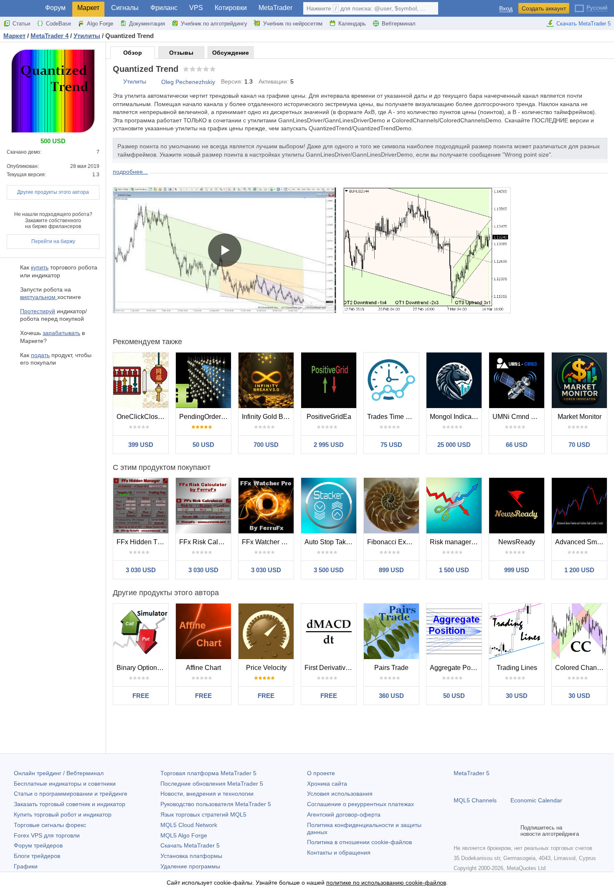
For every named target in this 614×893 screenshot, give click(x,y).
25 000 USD (454, 444)
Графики (26, 866)
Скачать (190, 845)
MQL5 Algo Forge (183, 835)
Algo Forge (100, 23)
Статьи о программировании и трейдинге (70, 793)
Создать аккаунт (544, 8)
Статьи (21, 23)
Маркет (88, 7)
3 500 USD (329, 569)
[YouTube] (499, 831)
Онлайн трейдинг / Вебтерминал (59, 773)
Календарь (352, 23)
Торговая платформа (208, 773)
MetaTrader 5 (472, 773)
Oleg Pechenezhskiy (188, 82)
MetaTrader (275, 7)
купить (39, 267)
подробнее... (130, 171)
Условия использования (340, 793)
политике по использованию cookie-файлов (386, 882)
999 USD (516, 569)
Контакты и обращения (338, 852)
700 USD (266, 444)
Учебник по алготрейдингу (214, 23)
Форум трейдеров (38, 845)
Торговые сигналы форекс (50, 825)
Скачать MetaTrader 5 (583, 23)
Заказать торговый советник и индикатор (69, 804)
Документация (147, 23)
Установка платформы (191, 855)
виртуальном (38, 297)
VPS (196, 7)
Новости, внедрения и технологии (207, 793)
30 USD (517, 695)
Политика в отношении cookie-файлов (359, 842)
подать (40, 355)
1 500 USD (454, 569)
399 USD (140, 444)
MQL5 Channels (475, 800)
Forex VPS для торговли (47, 835)
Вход (506, 8)
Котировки (231, 7)
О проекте (321, 773)
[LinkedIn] (512, 831)
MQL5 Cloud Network (188, 825)
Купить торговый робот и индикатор (63, 814)
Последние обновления (211, 783)
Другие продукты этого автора (53, 192)
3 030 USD (141, 569)
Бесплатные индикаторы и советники (65, 783)
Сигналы (125, 7)
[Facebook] (459, 831)
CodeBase (58, 23)
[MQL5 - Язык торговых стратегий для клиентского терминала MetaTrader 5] (20, 8)
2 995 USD (329, 444)
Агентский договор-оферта (344, 814)
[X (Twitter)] (485, 831)
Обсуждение (230, 52)
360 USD (391, 695)
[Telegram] (472, 831)
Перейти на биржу (53, 241)
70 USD (579, 444)
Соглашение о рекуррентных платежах (360, 804)
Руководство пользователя (215, 804)
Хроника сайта (327, 783)
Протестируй (37, 311)
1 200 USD (579, 569)
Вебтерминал (399, 23)
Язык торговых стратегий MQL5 (203, 814)
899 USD (391, 569)
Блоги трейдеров (37, 855)
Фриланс (164, 7)
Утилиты (134, 81)
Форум (55, 7)
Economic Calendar (536, 800)
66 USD (517, 444)
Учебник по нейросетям (292, 23)
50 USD (203, 444)
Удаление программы (190, 866)
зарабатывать (61, 333)
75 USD (391, 444)
